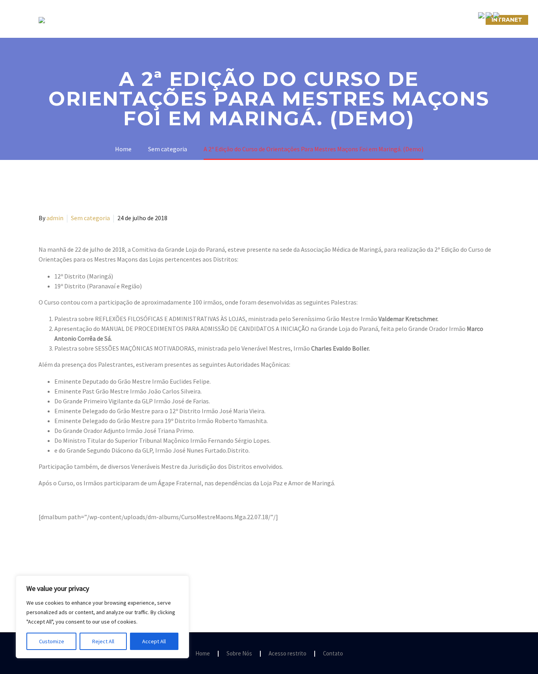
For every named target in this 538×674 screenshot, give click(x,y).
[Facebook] (476, 654)
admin (54, 218)
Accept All (154, 641)
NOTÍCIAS (315, 19)
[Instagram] (487, 654)
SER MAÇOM (200, 19)
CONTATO (360, 19)
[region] (102, 617)
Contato (333, 654)
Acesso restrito (287, 654)
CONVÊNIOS (459, 19)
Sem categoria (90, 218)
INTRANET (507, 19)
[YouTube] (497, 654)
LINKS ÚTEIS (408, 19)
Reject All (103, 641)
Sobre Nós (149, 19)
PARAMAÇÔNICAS (259, 19)
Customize (51, 641)
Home (202, 654)
